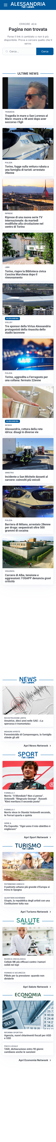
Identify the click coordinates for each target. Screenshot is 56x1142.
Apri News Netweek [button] (36, 745)
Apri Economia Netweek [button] (33, 1060)
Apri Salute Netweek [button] (35, 986)
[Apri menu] (6, 5)
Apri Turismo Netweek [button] (34, 911)
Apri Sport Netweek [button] (36, 837)
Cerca (44, 51)
